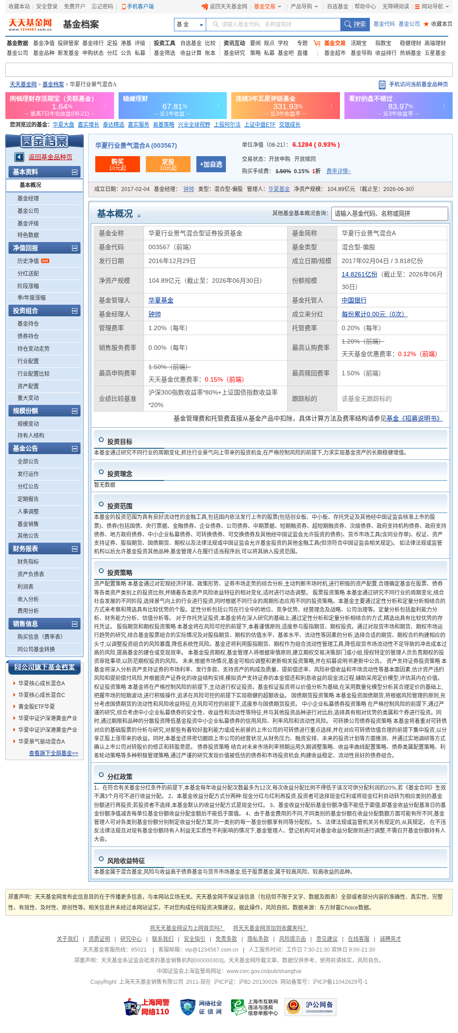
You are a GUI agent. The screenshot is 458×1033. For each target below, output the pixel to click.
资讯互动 (234, 43)
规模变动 (28, 424)
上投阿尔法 (227, 125)
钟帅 (188, 189)
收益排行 (386, 53)
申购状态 (93, 53)
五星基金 (435, 53)
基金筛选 (164, 53)
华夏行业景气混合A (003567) (136, 145)
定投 (112, 43)
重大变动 (28, 398)
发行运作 (28, 474)
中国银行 (354, 300)
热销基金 (410, 53)
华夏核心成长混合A (41, 683)
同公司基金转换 (36, 649)
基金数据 (17, 43)
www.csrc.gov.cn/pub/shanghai (264, 971)
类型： (220, 189)
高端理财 (435, 43)
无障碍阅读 (395, 7)
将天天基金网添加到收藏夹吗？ (270, 928)
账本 (210, 53)
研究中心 (131, 939)
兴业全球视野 (194, 125)
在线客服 (358, 939)
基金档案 (81, 25)
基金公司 (409, 24)
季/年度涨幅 (31, 298)
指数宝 (383, 43)
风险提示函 (292, 939)
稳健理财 (410, 43)
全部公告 (28, 462)
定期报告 (28, 499)
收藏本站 (19, 7)
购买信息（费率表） (41, 637)
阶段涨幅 (28, 286)
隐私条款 (258, 939)
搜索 (354, 24)
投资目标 (119, 441)
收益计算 (191, 53)
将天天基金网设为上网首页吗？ (187, 928)
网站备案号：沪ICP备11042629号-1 (324, 982)
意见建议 (327, 939)
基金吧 (286, 53)
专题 (302, 43)
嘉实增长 (88, 125)
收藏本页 (438, 24)
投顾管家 (68, 43)
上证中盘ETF (260, 125)
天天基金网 (23, 84)
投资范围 (119, 506)
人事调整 (28, 512)
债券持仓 (28, 336)
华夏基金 (279, 189)
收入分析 (28, 599)
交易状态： (279, 159)
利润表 (25, 587)
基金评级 (28, 224)
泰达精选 (113, 125)
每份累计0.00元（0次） (375, 314)
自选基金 (337, 7)
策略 (255, 53)
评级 (140, 43)
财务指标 (28, 562)
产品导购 (301, 7)
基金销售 (28, 524)
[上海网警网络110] (146, 1007)
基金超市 (335, 53)
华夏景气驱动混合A (41, 742)
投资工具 (164, 43)
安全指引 (194, 939)
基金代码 (384, 24)
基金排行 (93, 43)
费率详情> (339, 171)
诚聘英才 (390, 939)
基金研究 (234, 53)
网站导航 (432, 7)
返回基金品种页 (50, 157)
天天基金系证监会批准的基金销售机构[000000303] (162, 960)
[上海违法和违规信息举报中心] (255, 1007)
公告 (126, 53)
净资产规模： (355, 189)
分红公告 (28, 487)
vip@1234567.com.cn (211, 950)
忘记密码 (102, 7)
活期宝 (359, 43)
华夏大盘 (63, 125)
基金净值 (44, 43)
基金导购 (361, 53)
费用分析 (28, 611)
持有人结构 (30, 436)
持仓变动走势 (33, 349)
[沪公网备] (310, 1007)
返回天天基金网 (228, 7)
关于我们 (67, 939)
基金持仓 (28, 324)
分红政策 (119, 776)
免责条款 (226, 939)
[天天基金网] (31, 24)
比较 (210, 43)
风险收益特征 (126, 860)
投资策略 (119, 572)
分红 (112, 53)
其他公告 (28, 536)
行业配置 (28, 361)
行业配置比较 (33, 374)
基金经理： (174, 189)
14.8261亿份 (359, 274)
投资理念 (119, 473)
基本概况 (30, 185)
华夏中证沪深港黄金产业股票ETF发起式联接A (47, 731)
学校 (283, 43)
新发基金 (68, 53)
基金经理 (28, 199)
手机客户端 (140, 7)
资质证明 (99, 939)
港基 (126, 43)
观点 (269, 43)
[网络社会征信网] (200, 1007)
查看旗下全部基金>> (53, 753)
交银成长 (290, 125)
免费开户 (74, 7)
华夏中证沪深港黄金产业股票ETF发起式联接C (47, 719)
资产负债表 (30, 574)
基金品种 (44, 53)
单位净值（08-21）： (291, 145)
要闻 (255, 43)
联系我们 (163, 939)
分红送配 (28, 274)
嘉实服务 (138, 125)
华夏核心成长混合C (41, 695)
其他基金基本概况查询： (301, 213)
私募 (140, 53)
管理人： (268, 189)
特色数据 (28, 235)
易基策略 (163, 125)
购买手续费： (296, 171)
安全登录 (47, 7)
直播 (302, 53)
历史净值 (28, 261)
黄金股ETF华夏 (36, 707)
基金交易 (265, 7)
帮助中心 (365, 7)
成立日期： (122, 189)
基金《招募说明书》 (414, 418)
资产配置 (28, 386)
